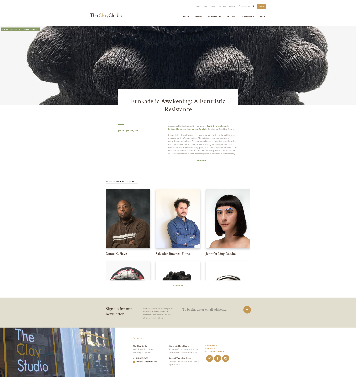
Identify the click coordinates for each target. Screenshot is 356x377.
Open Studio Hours (213, 351)
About (199, 6)
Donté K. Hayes (213, 125)
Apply (213, 6)
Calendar (245, 6)
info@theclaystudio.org (146, 361)
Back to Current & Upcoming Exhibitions (22, 29)
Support (222, 6)
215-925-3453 (142, 358)
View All (176, 286)
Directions (210, 345)
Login (261, 6)
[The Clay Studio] (106, 13)
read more (201, 160)
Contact (232, 6)
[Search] (253, 6)
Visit (206, 6)
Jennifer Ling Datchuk (196, 129)
